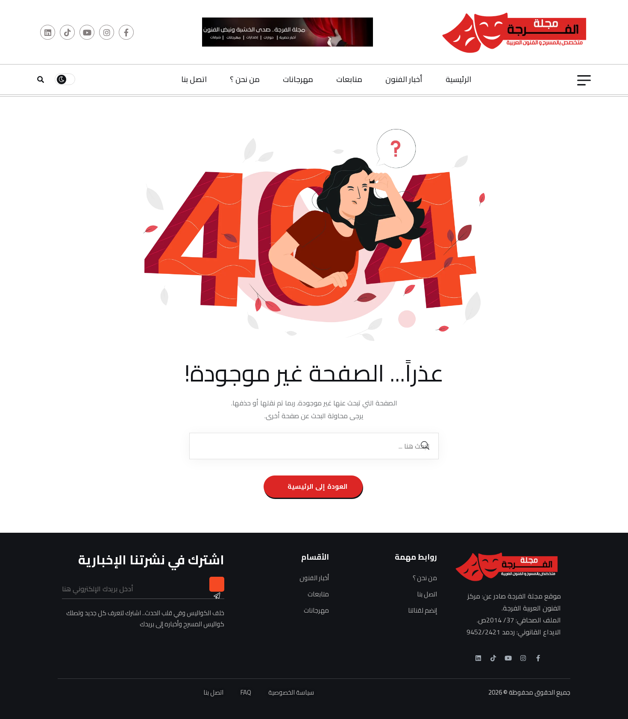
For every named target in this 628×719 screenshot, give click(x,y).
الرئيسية (458, 79)
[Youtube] (508, 658)
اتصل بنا (194, 79)
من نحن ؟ (245, 79)
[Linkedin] (478, 658)
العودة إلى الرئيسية (316, 486)
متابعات (349, 79)
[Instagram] (523, 658)
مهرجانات (298, 79)
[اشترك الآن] (216, 584)
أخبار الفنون (404, 79)
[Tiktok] (493, 658)
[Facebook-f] (538, 658)
